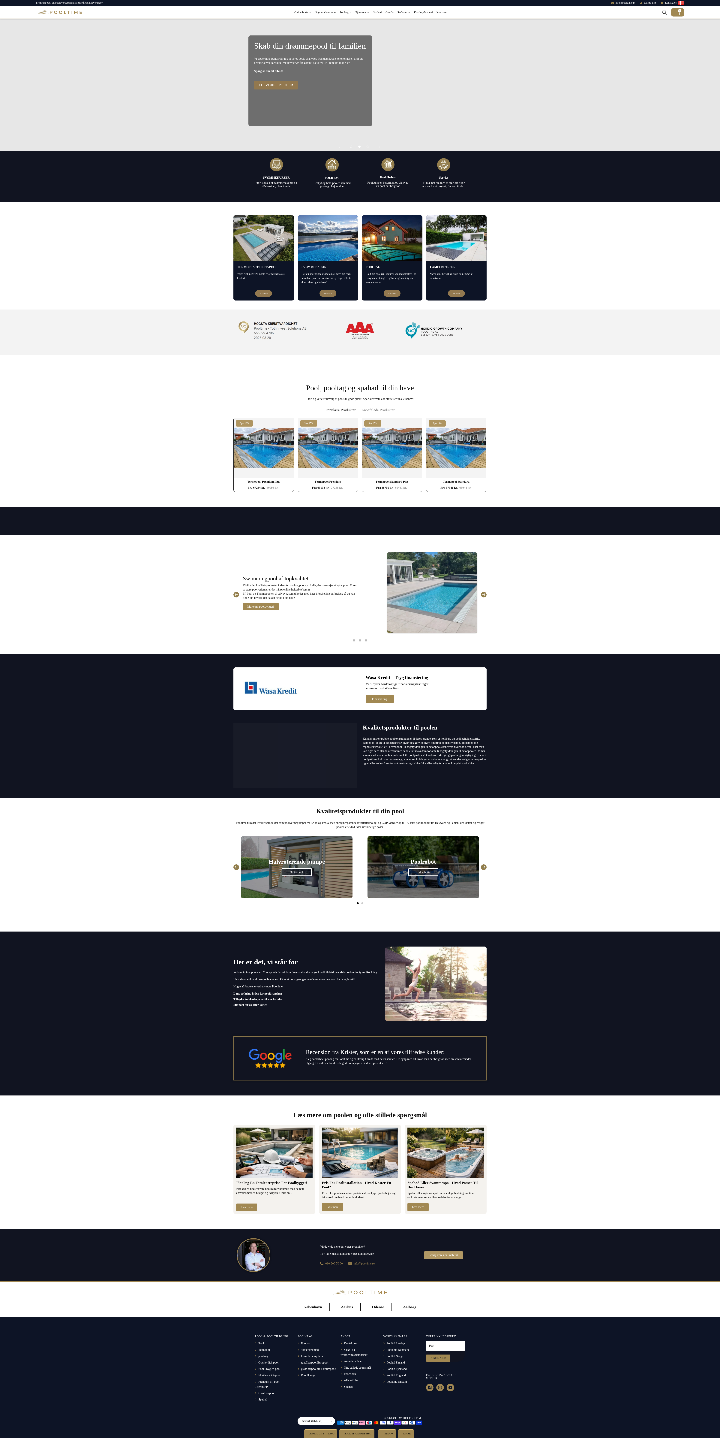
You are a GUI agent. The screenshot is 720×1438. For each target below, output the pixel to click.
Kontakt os (670, 2)
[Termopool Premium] (328, 448)
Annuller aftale (353, 1361)
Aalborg (409, 1307)
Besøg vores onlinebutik (444, 1255)
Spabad (262, 1399)
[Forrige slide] (339, 147)
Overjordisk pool (268, 1362)
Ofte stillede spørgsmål (357, 1367)
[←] (236, 594)
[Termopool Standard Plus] (392, 448)
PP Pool (247, 593)
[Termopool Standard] (456, 448)
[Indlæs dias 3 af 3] (368, 147)
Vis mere (264, 293)
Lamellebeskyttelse (312, 1356)
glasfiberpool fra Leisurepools (318, 1368)
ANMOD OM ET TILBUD (321, 1433)
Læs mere (247, 1207)
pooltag (303, 585)
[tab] (341, 410)
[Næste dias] (379, 147)
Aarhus (347, 1307)
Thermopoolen (266, 593)
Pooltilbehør (308, 1375)
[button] (302, 12)
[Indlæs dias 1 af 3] (351, 147)
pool (292, 585)
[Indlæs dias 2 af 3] (359, 147)
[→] (484, 594)
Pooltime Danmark (398, 1349)
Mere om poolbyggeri (260, 606)
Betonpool (369, 742)
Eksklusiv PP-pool (269, 1375)
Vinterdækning (310, 1349)
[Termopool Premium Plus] (264, 448)
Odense (378, 1307)
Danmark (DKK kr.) (311, 1421)
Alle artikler (351, 1380)
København (312, 1307)
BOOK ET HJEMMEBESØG (358, 1433)
